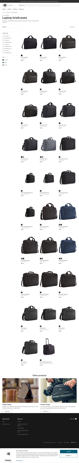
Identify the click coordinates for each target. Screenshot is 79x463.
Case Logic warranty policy (22, 434)
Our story (19, 421)
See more (8, 412)
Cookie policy (59, 442)
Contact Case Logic (6, 424)
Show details (19, 460)
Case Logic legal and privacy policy (49, 442)
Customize (68, 455)
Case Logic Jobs (20, 428)
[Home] (10, 5)
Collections (15, 9)
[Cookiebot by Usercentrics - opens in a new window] (8, 461)
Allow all (69, 451)
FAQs (3, 421)
